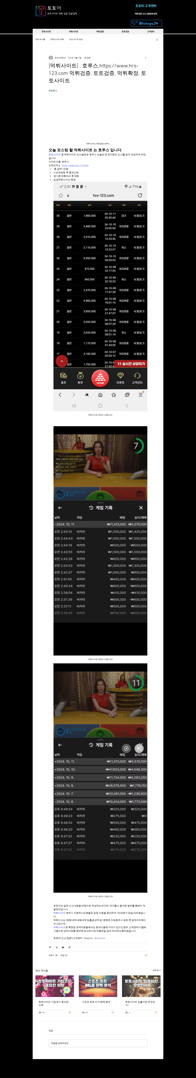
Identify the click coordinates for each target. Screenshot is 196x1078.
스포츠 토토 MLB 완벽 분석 (96, 1002)
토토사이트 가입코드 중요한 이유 (54, 1004)
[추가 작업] (145, 57)
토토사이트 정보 (76, 39)
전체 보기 (157, 970)
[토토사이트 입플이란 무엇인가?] (141, 986)
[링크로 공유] (69, 947)
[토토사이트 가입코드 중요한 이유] (54, 986)
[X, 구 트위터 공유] (56, 947)
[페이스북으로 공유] (50, 947)
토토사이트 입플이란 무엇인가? (140, 1004)
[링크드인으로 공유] (63, 947)
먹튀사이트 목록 (57, 39)
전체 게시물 (40, 39)
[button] (157, 40)
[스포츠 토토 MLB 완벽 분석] (98, 986)
